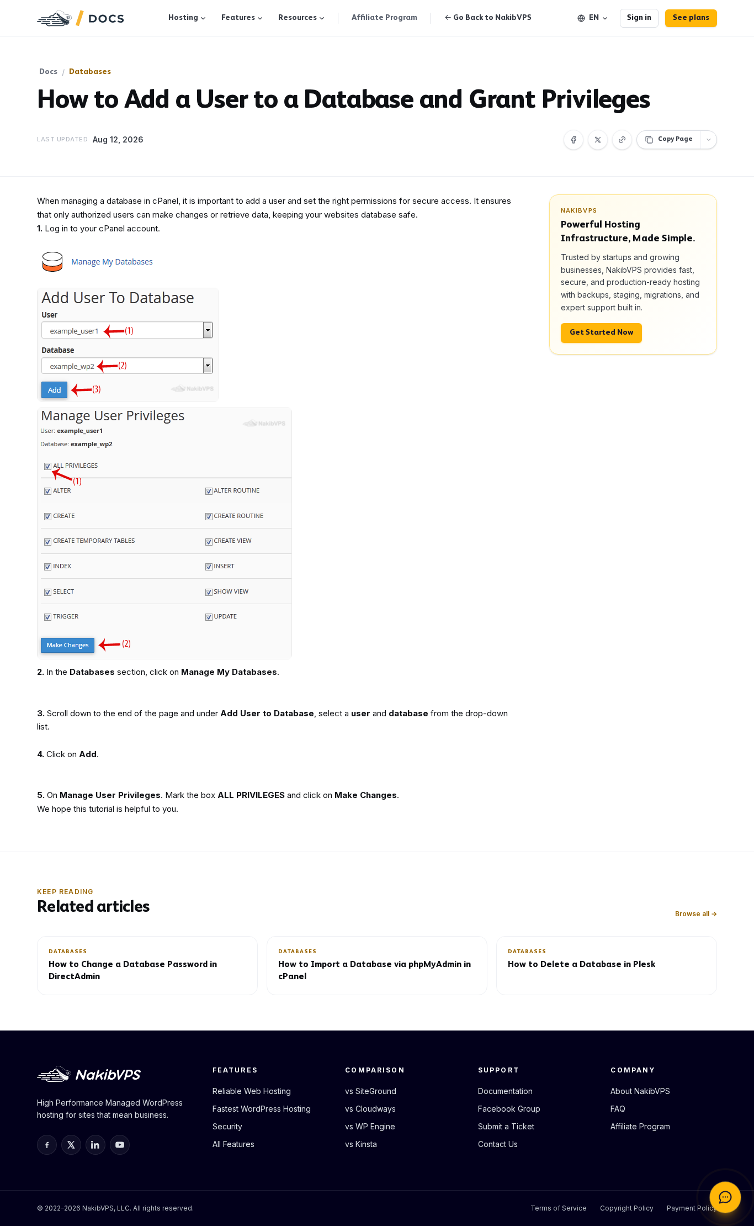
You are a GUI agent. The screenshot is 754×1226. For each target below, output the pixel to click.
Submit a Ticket (506, 1126)
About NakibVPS (640, 1091)
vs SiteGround (370, 1091)
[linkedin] (95, 1145)
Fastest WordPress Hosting (262, 1108)
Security (227, 1126)
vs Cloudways (370, 1108)
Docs (48, 72)
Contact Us (498, 1144)
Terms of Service (558, 1208)
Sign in (639, 18)
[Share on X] (598, 140)
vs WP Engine (370, 1126)
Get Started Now (601, 333)
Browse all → (696, 914)
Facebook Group (509, 1108)
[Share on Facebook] (573, 140)
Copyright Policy (627, 1208)
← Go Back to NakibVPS (488, 18)
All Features (233, 1144)
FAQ (617, 1108)
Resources (297, 18)
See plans (691, 18)
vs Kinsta (361, 1144)
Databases (90, 72)
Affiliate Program (384, 18)
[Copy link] (622, 140)
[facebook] (47, 1145)
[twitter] (71, 1145)
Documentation (505, 1091)
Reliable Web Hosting (252, 1091)
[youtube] (120, 1145)
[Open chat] (725, 1197)
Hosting (183, 18)
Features (238, 18)
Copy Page (675, 139)
